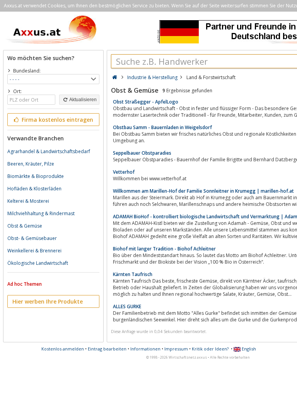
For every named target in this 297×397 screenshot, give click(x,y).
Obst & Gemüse (24, 226)
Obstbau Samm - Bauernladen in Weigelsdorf (162, 127)
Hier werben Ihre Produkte (47, 301)
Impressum (176, 349)
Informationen (145, 349)
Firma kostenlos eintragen (56, 119)
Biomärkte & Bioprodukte (35, 176)
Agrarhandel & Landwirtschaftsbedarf (48, 151)
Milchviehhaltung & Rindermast (41, 213)
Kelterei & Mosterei (28, 201)
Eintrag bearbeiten (107, 349)
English (248, 349)
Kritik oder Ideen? (210, 349)
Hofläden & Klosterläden (34, 188)
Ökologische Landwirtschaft (37, 263)
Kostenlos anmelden (62, 349)
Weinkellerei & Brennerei (34, 250)
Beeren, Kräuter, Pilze (30, 164)
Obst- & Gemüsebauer (32, 238)
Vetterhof (124, 172)
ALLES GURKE (127, 306)
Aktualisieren (82, 99)
